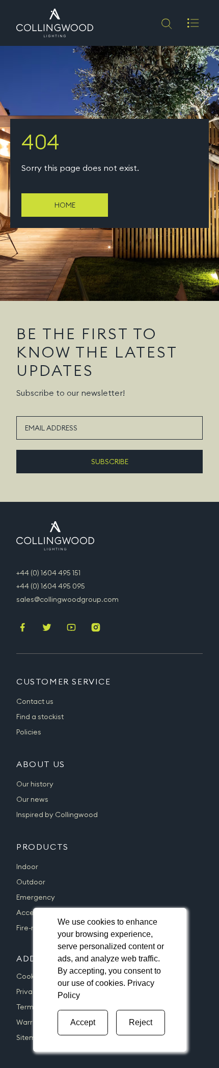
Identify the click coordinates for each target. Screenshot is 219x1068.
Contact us (34, 701)
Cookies (30, 976)
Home (64, 205)
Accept (82, 1022)
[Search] (165, 23)
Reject (140, 1022)
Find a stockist (40, 716)
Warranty (32, 1022)
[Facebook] (22, 628)
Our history (34, 784)
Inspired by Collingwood (57, 814)
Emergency (35, 897)
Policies (28, 731)
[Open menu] (193, 23)
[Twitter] (47, 628)
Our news (32, 799)
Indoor (27, 866)
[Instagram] (96, 628)
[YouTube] (71, 628)
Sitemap (30, 1037)
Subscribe (109, 461)
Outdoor (30, 881)
